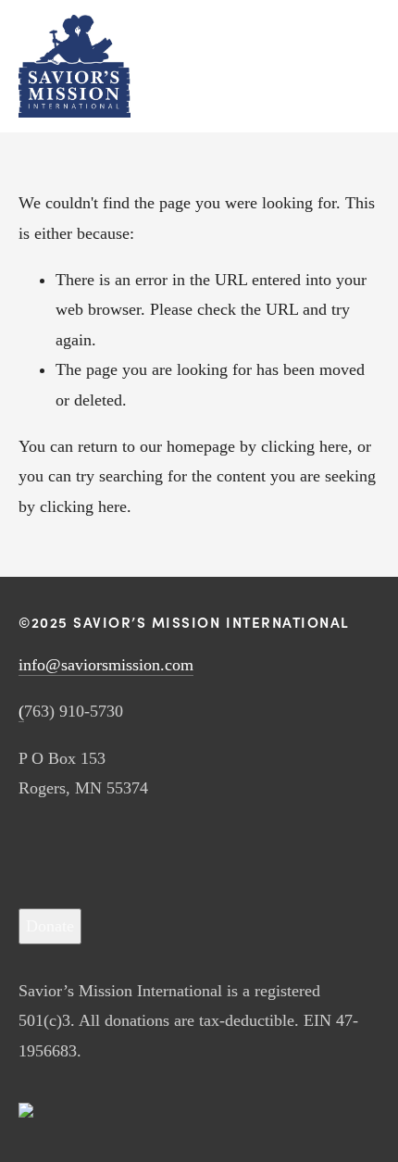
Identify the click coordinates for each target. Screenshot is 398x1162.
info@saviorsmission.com (106, 665)
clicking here (304, 446)
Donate (50, 926)
